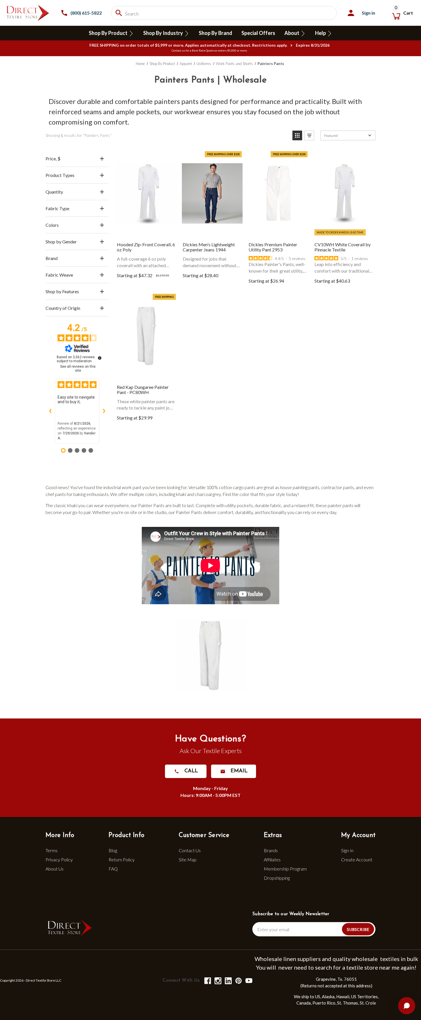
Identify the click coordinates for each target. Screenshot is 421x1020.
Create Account (356, 859)
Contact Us (190, 850)
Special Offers (258, 33)
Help (321, 33)
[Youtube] (248, 980)
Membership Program (285, 868)
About (292, 33)
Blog (113, 850)
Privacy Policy (59, 859)
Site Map (187, 859)
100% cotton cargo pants (230, 487)
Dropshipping (277, 878)
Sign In (347, 850)
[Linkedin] (228, 980)
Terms (52, 850)
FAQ (113, 868)
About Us (55, 868)
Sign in (368, 12)
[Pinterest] (238, 980)
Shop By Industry (163, 33)
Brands (271, 850)
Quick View (146, 195)
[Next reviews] (104, 411)
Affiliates (272, 859)
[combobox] (224, 13)
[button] (297, 135)
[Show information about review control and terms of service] (99, 358)
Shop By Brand (215, 33)
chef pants (56, 494)
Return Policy (122, 859)
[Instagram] (218, 980)
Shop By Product (108, 33)
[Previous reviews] (50, 411)
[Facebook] (207, 980)
